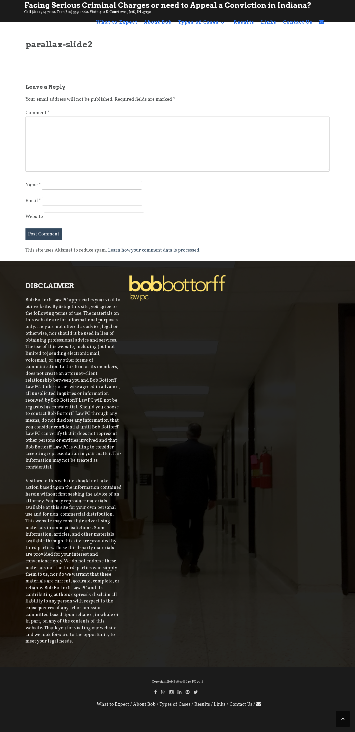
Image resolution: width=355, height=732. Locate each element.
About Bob (158, 22)
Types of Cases (198, 22)
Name (33, 185)
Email (33, 201)
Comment (37, 113)
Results (244, 22)
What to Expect (116, 22)
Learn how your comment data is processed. (154, 250)
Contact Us (298, 22)
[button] (321, 23)
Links (269, 22)
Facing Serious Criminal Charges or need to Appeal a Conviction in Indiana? (167, 5)
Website (34, 217)
